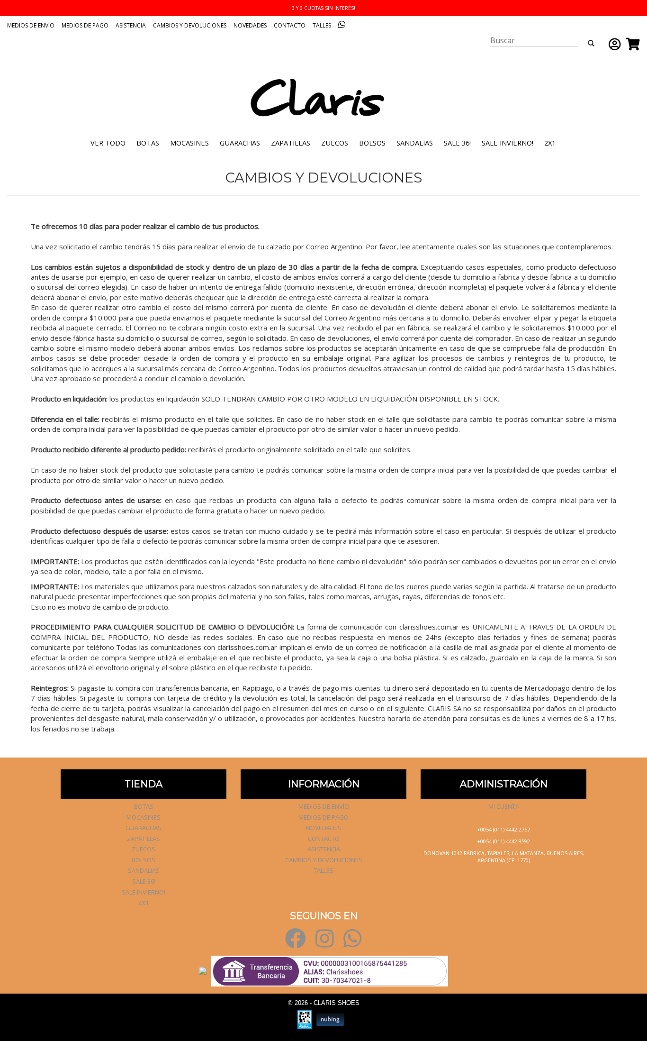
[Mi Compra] (630, 44)
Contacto (290, 25)
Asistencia (131, 25)
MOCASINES (189, 142)
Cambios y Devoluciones (189, 25)
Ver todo (108, 142)
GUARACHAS (240, 142)
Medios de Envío (30, 25)
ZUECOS (334, 142)
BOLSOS (372, 142)
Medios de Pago (85, 25)
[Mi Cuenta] (612, 44)
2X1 (550, 142)
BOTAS (147, 142)
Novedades (250, 25)
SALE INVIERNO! (507, 142)
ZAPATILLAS (290, 142)
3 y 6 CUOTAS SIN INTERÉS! (323, 8)
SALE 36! (457, 142)
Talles (322, 25)
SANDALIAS (414, 142)
